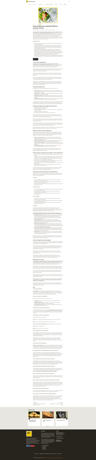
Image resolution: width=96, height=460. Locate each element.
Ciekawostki (48, 453)
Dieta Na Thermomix (61, 420)
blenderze (60, 145)
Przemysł (52, 453)
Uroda (61, 4)
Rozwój (36, 453)
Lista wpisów (44, 446)
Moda (55, 453)
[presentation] (34, 414)
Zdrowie (60, 453)
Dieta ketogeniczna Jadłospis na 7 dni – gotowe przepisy (56, 403)
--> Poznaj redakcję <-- (59, 436)
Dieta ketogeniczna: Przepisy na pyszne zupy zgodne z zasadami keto (39, 403)
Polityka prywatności (45, 445)
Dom (38, 453)
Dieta (33, 24)
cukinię (60, 157)
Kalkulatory (44, 447)
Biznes (45, 453)
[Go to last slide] (29, 419)
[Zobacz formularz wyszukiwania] (69, 1)
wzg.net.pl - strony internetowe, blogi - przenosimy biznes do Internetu (52, 457)
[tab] (46, 426)
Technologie (41, 453)
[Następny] (66, 419)
